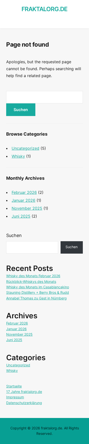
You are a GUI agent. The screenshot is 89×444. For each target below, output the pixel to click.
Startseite (14, 386)
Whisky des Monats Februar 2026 (33, 276)
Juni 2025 (21, 216)
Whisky (18, 156)
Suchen (14, 235)
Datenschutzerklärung (24, 403)
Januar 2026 (23, 200)
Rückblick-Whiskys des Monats (31, 281)
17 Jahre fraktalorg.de (24, 391)
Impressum (15, 397)
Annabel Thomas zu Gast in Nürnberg (36, 298)
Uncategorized (25, 148)
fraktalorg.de (44, 9)
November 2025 (27, 208)
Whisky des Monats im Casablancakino (37, 287)
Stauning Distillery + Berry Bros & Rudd (37, 292)
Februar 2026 (24, 192)
